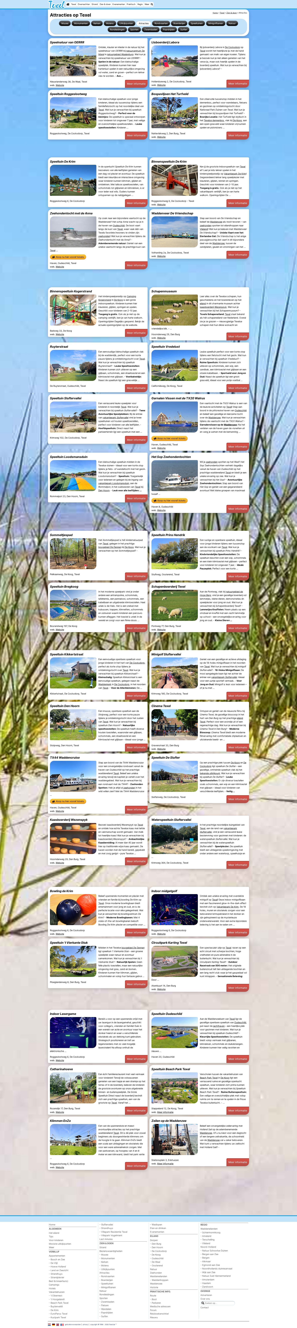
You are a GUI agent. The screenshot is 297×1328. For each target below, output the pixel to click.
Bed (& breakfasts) (58, 1281)
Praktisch (131, 4)
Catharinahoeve (61, 1069)
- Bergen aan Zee (209, 1254)
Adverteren (206, 1295)
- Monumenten (107, 1258)
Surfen (183, 29)
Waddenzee (216, 221)
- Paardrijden (106, 1312)
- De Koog (155, 1254)
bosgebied (109, 547)
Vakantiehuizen (57, 1292)
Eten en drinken (158, 1228)
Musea (64, 23)
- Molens (104, 1265)
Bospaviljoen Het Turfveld (169, 94)
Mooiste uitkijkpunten (60, 1243)
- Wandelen (105, 1309)
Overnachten (84, 4)
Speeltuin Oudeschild (166, 1014)
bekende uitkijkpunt (210, 773)
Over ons (205, 1298)
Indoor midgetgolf (164, 891)
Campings (54, 1284)
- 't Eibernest (55, 1295)
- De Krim (54, 1310)
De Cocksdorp (232, 47)
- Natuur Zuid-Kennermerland (215, 1276)
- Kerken (103, 1262)
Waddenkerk (104, 684)
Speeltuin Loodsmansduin (69, 457)
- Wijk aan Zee (207, 1272)
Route (153, 1295)
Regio (140, 4)
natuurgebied (120, 54)
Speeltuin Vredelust (165, 346)
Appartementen (57, 1255)
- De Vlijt (53, 1263)
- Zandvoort (206, 1286)
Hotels (52, 1288)
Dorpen (154, 1240)
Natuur (232, 23)
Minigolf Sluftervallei (166, 654)
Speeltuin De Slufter (165, 757)
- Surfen (103, 1316)
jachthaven (219, 1026)
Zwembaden (150, 29)
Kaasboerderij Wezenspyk (69, 820)
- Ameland (205, 1236)
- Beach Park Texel (58, 1302)
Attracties (144, 23)
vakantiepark (115, 417)
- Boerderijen (106, 1280)
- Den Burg (155, 1243)
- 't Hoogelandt (57, 1299)
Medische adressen (160, 1306)
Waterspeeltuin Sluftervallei (171, 820)
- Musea (103, 1254)
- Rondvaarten (106, 1276)
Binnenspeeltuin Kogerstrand (71, 291)
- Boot (153, 1299)
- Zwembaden (106, 1301)
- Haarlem (205, 1283)
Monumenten (81, 23)
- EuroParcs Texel (58, 1313)
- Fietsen (104, 1305)
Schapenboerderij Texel (168, 586)
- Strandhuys (55, 1274)
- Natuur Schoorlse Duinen (214, 1250)
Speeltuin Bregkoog (64, 586)
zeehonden (104, 236)
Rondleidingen (117, 29)
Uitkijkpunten (126, 23)
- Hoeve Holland (57, 1266)
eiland (203, 303)
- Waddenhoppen (159, 1280)
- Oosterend (156, 1265)
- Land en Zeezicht (58, 1270)
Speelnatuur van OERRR (67, 42)
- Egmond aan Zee (210, 1265)
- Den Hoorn (156, 1247)
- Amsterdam (207, 1279)
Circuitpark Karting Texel (169, 942)
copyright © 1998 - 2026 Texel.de (102, 1324)
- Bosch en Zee (57, 1259)
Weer (147, 4)
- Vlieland (205, 1243)
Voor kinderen (56, 1240)
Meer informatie (136, 83)
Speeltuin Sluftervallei (65, 398)
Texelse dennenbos (214, 120)
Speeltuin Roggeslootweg (68, 94)
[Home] (68, 4)
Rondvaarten (161, 23)
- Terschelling (207, 1239)
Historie (154, 1287)
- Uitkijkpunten (107, 1269)
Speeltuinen (197, 23)
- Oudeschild (157, 1258)
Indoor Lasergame (63, 1014)
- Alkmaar (205, 1261)
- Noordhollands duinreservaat (216, 1268)
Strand (95, 4)
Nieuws (154, 1317)
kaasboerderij (213, 307)
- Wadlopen (156, 1224)
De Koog (237, 120)
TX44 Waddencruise (65, 757)
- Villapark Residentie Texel (113, 1231)
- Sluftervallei (106, 1224)
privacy (85, 1324)
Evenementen (118, 4)
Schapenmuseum (164, 291)
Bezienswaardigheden (110, 1251)
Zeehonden (156, 1272)
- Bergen (204, 1257)
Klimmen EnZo (60, 1121)
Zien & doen (105, 4)
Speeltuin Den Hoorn (65, 706)
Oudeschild (119, 225)
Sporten (134, 29)
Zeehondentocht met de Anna (71, 213)
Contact (204, 1307)
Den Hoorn (104, 490)
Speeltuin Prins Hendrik (168, 535)
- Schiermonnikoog (210, 1232)
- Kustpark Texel (57, 1317)
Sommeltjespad (61, 535)
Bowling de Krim (61, 891)
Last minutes (106, 1239)
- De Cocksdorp (158, 1251)
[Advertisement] (141, 148)
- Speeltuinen (106, 1283)
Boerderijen (179, 23)
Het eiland (54, 1233)
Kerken (96, 23)
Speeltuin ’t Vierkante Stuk (69, 942)
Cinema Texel (161, 706)
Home (52, 1224)
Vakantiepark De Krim (235, 173)
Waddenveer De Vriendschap (172, 213)
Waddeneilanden (158, 1276)
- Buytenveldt (56, 1306)
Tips (51, 1236)
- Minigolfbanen (107, 1287)
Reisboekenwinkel (159, 1313)
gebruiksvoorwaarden (73, 1324)
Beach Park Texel (209, 1077)
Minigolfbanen (215, 23)
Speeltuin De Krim (62, 161)
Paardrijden (169, 29)
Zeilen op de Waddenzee (168, 1121)
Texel (73, 4)
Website (60, 85)
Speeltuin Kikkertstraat (66, 654)
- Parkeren (155, 1302)
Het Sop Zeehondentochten (171, 457)
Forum (153, 1310)
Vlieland (204, 229)
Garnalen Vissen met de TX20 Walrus (178, 398)
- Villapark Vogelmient (110, 1235)
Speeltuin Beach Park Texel (170, 1069)
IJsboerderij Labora (165, 42)
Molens (110, 23)
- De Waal (155, 1262)
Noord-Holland (208, 1247)
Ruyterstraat (59, 346)
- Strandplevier (56, 1277)
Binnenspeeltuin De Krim (169, 161)
